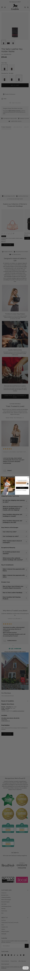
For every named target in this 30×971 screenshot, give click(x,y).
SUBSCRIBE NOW (22, 487)
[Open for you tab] (27, 484)
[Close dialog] (28, 477)
